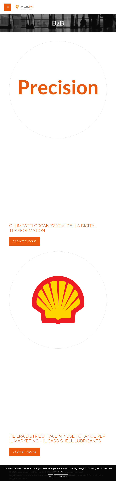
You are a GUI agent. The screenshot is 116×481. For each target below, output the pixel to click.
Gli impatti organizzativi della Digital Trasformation (53, 228)
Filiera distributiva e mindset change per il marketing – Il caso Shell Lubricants (57, 438)
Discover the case (24, 241)
